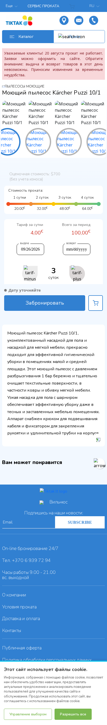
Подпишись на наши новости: (53, 513)
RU (92, 5)
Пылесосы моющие (24, 86)
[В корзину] (95, 303)
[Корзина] (73, 6)
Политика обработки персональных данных (47, 660)
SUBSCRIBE (80, 522)
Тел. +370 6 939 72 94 (26, 560)
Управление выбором (27, 714)
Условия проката (19, 607)
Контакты (11, 630)
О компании (14, 595)
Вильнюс (58, 502)
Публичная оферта (22, 648)
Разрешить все (73, 714)
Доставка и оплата (21, 618)
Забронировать (44, 302)
